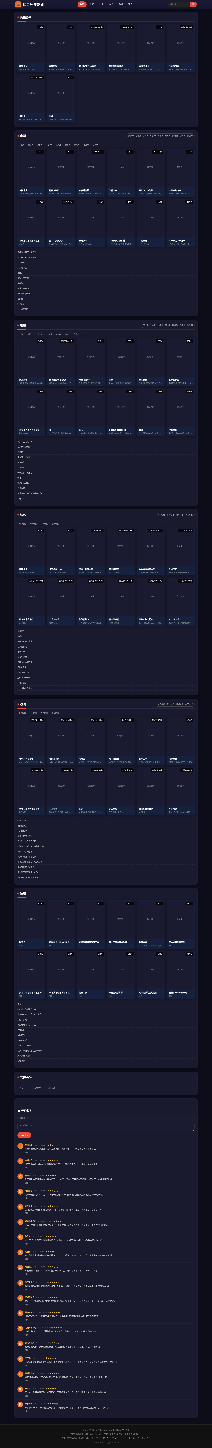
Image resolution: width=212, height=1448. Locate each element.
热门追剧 (52, 1087)
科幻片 (49, 145)
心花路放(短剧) (23, 1055)
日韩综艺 (44, 523)
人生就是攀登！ (24, 309)
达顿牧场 (21, 488)
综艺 (111, 4)
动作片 (40, 145)
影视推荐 (38, 1087)
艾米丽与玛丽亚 (24, 446)
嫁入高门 (21, 462)
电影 (92, 4)
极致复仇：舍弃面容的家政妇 (29, 493)
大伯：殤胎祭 (23, 288)
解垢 (19, 477)
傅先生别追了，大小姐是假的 (29, 1014)
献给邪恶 (21, 303)
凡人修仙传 (22, 830)
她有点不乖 (22, 1040)
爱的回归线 (22, 1019)
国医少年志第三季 (24, 662)
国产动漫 (22, 713)
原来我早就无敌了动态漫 (27, 872)
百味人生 (21, 498)
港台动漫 (33, 713)
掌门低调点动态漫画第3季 (28, 877)
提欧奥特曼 (22, 825)
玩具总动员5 (22, 267)
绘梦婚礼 (21, 451)
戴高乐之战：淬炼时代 (26, 257)
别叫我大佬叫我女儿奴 (26, 1009)
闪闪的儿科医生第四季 (26, 252)
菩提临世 (21, 1061)
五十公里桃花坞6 (24, 688)
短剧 (130, 4)
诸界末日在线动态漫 (25, 867)
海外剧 (76, 334)
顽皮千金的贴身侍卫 (25, 441)
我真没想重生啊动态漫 (26, 856)
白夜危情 (21, 1030)
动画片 (86, 145)
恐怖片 (58, 145)
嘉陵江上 (21, 272)
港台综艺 (33, 523)
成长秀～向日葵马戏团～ (27, 841)
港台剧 (30, 334)
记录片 (95, 145)
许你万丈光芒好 (24, 1045)
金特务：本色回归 (24, 472)
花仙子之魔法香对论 (25, 835)
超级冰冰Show (23, 677)
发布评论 (24, 1135)
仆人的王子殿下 (24, 457)
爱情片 (30, 145)
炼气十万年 (22, 820)
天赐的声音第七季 (24, 641)
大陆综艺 (22, 523)
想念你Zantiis (23, 483)
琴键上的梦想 (23, 278)
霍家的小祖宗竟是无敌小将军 (29, 1050)
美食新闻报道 (23, 656)
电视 (101, 4)
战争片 (67, 145)
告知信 (20, 298)
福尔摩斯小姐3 (23, 293)
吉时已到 (21, 1035)
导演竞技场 (22, 646)
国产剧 (21, 334)
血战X (19, 636)
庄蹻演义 (21, 283)
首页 (82, 4)
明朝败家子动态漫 (24, 851)
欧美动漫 (55, 713)
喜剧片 (21, 145)
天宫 (19, 1004)
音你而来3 (21, 682)
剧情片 (76, 145)
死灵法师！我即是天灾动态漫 (29, 861)
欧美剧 (58, 334)
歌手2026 (21, 651)
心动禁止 (21, 467)
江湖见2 (20, 631)
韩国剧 (40, 334)
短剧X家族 (21, 667)
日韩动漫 (44, 713)
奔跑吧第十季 (23, 672)
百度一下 (23, 1087)
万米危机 (21, 262)
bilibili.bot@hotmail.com (117, 1437)
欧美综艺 (55, 523)
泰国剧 (67, 334)
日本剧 (49, 334)
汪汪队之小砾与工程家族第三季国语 (32, 846)
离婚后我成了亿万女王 (26, 1024)
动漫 (121, 4)
